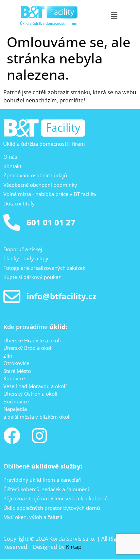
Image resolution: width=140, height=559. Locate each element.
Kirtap (74, 547)
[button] (114, 15)
